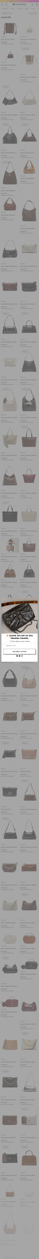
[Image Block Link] (19, 615)
